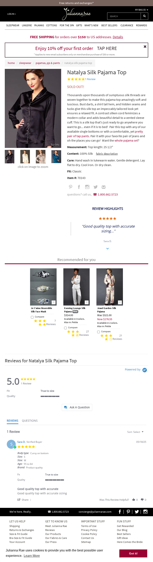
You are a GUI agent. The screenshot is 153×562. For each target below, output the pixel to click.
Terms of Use (88, 526)
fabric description (107, 153)
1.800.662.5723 (108, 194)
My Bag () (140, 9)
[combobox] (124, 16)
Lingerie (27, 25)
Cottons (51, 25)
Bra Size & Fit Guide (20, 538)
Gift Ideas (122, 538)
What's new (91, 25)
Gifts (79, 25)
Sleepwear (12, 25)
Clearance (127, 25)
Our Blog (122, 530)
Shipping (14, 526)
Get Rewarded (125, 526)
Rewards (141, 25)
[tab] (77, 407)
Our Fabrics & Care (56, 538)
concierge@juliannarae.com (95, 511)
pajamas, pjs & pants (48, 63)
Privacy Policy (89, 530)
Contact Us (87, 538)
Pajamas (39, 25)
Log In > (11, 13)
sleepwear (25, 63)
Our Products (53, 534)
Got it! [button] (133, 553)
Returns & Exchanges (21, 530)
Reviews (50, 530)
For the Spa (67, 25)
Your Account (17, 542)
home (11, 63)
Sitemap (86, 542)
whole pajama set (126, 140)
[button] (24, 499)
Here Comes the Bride (130, 542)
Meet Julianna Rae (56, 526)
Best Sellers (109, 25)
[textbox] (145, 433)
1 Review (90, 79)
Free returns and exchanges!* (76, 3)
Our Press (51, 542)
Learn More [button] (32, 555)
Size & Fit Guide (18, 534)
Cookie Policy (89, 534)
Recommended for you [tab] (76, 259)
